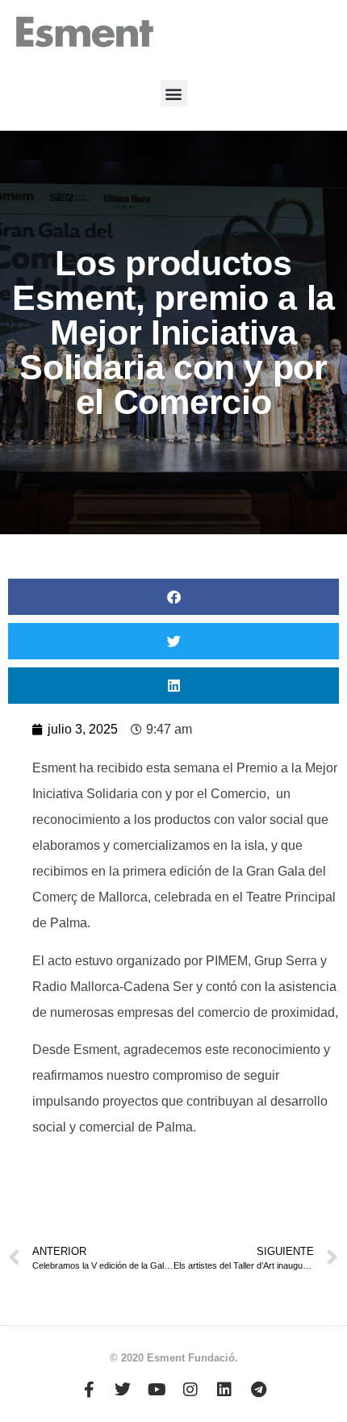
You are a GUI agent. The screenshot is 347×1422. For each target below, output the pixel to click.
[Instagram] (190, 1390)
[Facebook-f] (89, 1390)
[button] (174, 93)
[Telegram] (258, 1390)
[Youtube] (156, 1390)
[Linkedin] (224, 1390)
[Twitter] (123, 1390)
